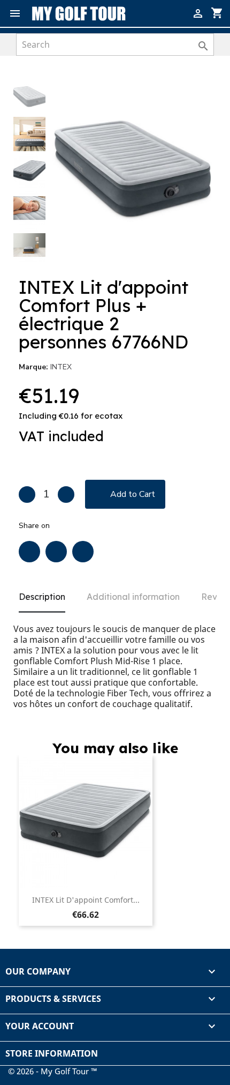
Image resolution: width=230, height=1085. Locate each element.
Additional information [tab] (133, 596)
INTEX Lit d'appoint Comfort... (86, 900)
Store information (51, 1053)
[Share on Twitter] (56, 551)
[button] (198, 98)
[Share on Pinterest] (83, 551)
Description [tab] (42, 596)
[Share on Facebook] (29, 551)
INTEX (61, 367)
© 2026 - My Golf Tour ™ (52, 1071)
